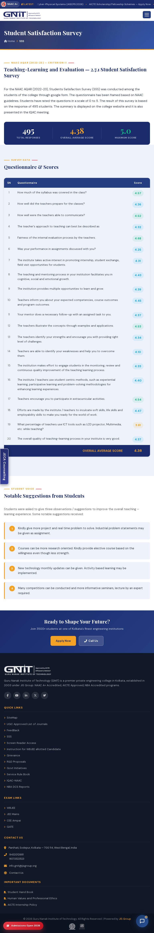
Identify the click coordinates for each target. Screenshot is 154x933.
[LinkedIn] (26, 695)
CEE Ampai (14, 820)
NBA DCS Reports (18, 786)
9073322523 (16, 858)
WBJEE (11, 808)
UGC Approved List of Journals (27, 724)
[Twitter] (44, 695)
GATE (10, 826)
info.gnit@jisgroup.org (23, 865)
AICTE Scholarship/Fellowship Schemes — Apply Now (113, 4)
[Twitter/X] (35, 695)
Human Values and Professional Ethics (32, 898)
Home (11, 41)
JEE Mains (13, 814)
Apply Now (63, 641)
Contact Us (16, 873)
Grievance (13, 755)
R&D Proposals (16, 761)
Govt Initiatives (17, 768)
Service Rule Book (18, 774)
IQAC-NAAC (14, 780)
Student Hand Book (20, 892)
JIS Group (125, 919)
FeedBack (13, 730)
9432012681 (16, 854)
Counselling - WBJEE (4, 466)
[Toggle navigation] (147, 14)
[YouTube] (16, 695)
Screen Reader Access (21, 743)
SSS (9, 736)
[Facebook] (7, 695)
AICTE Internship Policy (22, 904)
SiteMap (12, 717)
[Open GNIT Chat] (142, 921)
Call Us (93, 641)
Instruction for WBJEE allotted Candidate (34, 749)
